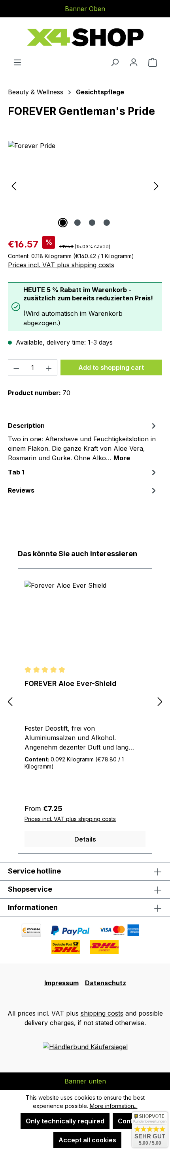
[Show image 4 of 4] (107, 222)
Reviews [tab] (21, 490)
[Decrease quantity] (16, 367)
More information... (114, 1105)
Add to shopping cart (111, 367)
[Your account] (133, 62)
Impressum (61, 983)
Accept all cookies (87, 1140)
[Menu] (17, 62)
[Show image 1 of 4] (63, 222)
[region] (85, 185)
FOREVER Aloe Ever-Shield (71, 683)
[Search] (114, 62)
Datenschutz (105, 983)
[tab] (83, 441)
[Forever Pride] (85, 185)
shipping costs (102, 1013)
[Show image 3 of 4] (92, 222)
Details (85, 839)
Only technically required (65, 1121)
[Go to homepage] (85, 37)
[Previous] (14, 185)
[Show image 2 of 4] (77, 222)
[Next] (156, 185)
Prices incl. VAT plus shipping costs (61, 265)
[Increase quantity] (49, 367)
